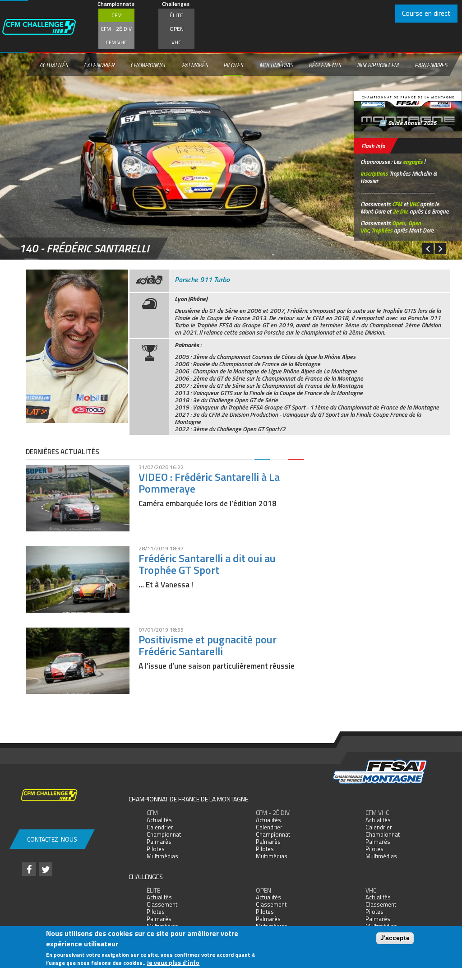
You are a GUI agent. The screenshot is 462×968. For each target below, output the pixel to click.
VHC (176, 42)
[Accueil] (48, 26)
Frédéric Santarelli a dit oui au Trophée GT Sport (207, 564)
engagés (413, 161)
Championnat (148, 65)
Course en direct (426, 13)
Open (177, 28)
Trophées (382, 230)
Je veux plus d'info (173, 962)
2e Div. (400, 211)
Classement (162, 904)
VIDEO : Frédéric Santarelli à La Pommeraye (209, 483)
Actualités (53, 65)
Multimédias (275, 65)
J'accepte (395, 937)
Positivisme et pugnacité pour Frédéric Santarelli (208, 645)
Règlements (325, 65)
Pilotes (233, 65)
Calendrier (99, 65)
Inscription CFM (377, 65)
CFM (116, 15)
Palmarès (195, 65)
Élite (176, 15)
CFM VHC (116, 42)
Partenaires (431, 65)
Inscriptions (374, 173)
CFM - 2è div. (117, 28)
